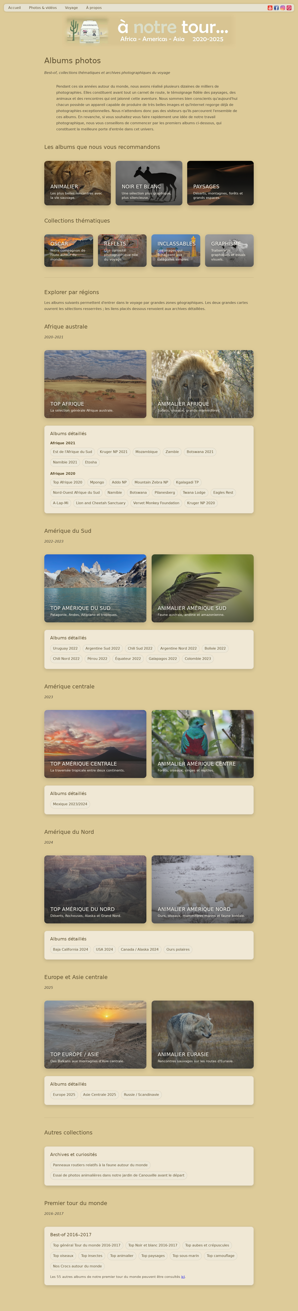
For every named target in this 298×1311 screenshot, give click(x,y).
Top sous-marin (186, 1256)
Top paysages (153, 1256)
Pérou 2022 (97, 659)
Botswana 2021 (200, 452)
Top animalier (122, 1256)
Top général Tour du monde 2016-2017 (86, 1245)
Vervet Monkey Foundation (156, 503)
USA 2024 (104, 949)
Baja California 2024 (70, 949)
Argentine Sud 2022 (103, 648)
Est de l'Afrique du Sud (72, 452)
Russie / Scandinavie (141, 1095)
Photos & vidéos (43, 8)
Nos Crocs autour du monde (77, 1266)
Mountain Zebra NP (151, 482)
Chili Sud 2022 (140, 648)
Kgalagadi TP (187, 482)
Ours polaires (178, 949)
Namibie (115, 492)
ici (183, 1277)
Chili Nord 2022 (66, 659)
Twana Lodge (194, 492)
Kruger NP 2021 (114, 452)
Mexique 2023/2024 (70, 804)
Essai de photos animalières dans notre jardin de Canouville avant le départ (118, 1175)
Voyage (71, 8)
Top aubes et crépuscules (207, 1245)
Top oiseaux (63, 1256)
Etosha (91, 462)
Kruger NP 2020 (201, 503)
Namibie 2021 (65, 462)
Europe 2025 (64, 1095)
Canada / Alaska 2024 (140, 949)
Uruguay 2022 (65, 648)
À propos (94, 8)
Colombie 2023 (198, 659)
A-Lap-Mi (60, 503)
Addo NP (119, 482)
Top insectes (91, 1256)
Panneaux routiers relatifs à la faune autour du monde (100, 1165)
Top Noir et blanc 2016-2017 (152, 1245)
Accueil (14, 8)
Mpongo (97, 482)
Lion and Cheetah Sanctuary (100, 503)
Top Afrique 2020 (67, 482)
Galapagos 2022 (163, 659)
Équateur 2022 (128, 659)
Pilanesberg (165, 492)
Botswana (138, 492)
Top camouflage (221, 1256)
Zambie (172, 452)
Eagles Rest (223, 492)
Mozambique (146, 452)
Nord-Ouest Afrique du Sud (76, 492)
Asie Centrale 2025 (99, 1095)
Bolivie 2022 (215, 648)
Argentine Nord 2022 (178, 648)
